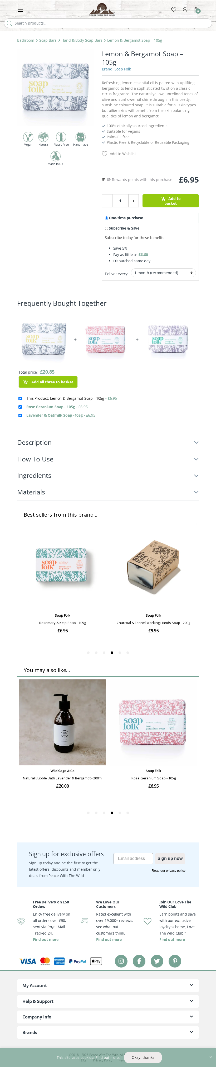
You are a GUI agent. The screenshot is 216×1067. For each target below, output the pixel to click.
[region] (108, 1057)
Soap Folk (123, 69)
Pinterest (175, 961)
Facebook (139, 961)
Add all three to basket (51, 381)
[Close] (210, 1052)
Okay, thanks (143, 1057)
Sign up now (170, 858)
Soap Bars (48, 40)
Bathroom (25, 40)
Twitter (157, 961)
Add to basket (172, 201)
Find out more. (108, 1057)
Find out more (45, 939)
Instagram (121, 961)
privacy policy (175, 871)
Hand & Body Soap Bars (81, 40)
